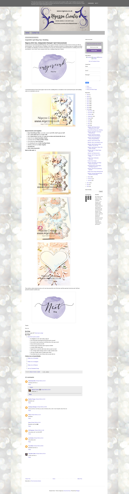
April (89, 125)
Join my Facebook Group (33, 368)
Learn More (91, 3)
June (89, 121)
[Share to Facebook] (47, 372)
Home (27, 33)
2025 (88, 96)
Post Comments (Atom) (36, 480)
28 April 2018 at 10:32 (45, 389)
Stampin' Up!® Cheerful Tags (94, 140)
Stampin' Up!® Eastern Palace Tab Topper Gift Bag (95, 148)
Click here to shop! (39, 333)
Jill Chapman (31, 430)
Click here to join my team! (33, 336)
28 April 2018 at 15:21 (38, 438)
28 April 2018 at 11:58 (39, 430)
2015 (88, 184)
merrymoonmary (66, 490)
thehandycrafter (32, 380)
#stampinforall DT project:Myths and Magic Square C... (94, 166)
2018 (88, 109)
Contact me (35, 33)
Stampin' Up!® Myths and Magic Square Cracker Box (94, 163)
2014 (88, 186)
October (90, 114)
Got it (96, 3)
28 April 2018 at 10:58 (42, 406)
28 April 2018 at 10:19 (40, 380)
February (90, 178)
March (89, 176)
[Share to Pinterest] (48, 372)
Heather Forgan (31, 399)
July (89, 119)
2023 (88, 100)
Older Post (80, 478)
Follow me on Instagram (33, 361)
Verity (29, 414)
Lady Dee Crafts (32, 453)
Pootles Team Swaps (92, 160)
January (90, 180)
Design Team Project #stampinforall (95, 171)
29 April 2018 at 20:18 (40, 453)
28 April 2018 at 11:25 (36, 414)
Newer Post (27, 478)
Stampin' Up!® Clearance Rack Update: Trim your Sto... (94, 145)
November (90, 112)
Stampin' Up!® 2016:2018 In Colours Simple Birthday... (94, 138)
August (89, 118)
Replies (31, 387)
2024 (88, 98)
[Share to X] (45, 372)
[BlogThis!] (44, 372)
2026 (88, 94)
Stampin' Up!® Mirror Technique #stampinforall (94, 132)
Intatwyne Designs (32, 406)
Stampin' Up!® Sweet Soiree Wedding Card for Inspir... (94, 127)
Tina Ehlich (31, 445)
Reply (29, 384)
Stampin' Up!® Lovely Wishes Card (95, 142)
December (90, 110)
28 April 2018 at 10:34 (40, 399)
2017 (88, 182)
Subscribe (94, 50)
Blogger (78, 490)
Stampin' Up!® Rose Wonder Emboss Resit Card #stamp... (94, 135)
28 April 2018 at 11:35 (35, 422)
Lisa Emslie (31, 438)
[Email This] (43, 372)
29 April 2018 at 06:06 (38, 445)
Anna (29, 422)
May (89, 123)
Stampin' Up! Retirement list (94, 153)
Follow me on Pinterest (33, 365)
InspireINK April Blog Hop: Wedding (95, 129)
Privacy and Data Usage (92, 89)
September (90, 116)
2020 (88, 105)
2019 (88, 107)
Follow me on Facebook (33, 358)
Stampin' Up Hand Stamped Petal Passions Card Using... (95, 174)
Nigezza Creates (35, 389)
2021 (88, 103)
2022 (88, 101)
